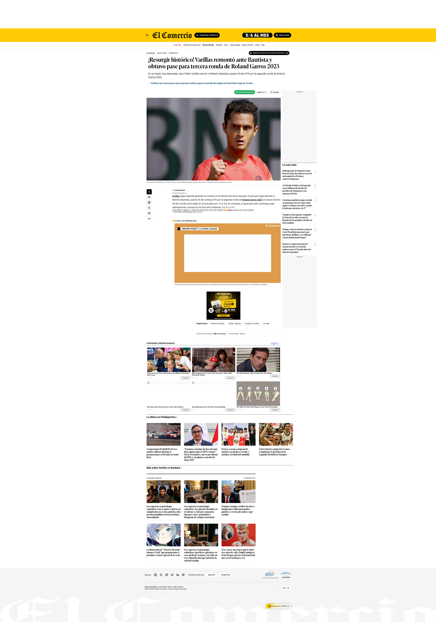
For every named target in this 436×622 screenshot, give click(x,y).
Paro (226, 45)
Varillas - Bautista (235, 323)
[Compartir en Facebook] (149, 202)
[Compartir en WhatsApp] (149, 197)
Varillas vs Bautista (217, 323)
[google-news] (183, 574)
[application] (228, 253)
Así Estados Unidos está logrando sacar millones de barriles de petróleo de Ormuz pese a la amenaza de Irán (296, 189)
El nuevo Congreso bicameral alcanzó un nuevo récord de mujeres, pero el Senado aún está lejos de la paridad (296, 247)
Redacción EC (180, 190)
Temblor (219, 45)
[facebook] (155, 574)
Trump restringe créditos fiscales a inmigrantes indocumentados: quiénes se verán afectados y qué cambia (238, 510)
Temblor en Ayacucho (192, 45)
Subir (284, 588)
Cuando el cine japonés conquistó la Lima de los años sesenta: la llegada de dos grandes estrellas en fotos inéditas (297, 218)
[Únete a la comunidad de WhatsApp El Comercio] (244, 92)
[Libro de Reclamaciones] (286, 575)
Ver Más (266, 323)
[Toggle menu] (147, 35)
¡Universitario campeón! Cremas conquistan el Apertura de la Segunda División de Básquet (274, 452)
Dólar (257, 45)
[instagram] (166, 574)
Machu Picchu (247, 45)
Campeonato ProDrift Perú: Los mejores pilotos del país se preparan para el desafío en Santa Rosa (163, 453)
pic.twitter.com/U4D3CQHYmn (242, 210)
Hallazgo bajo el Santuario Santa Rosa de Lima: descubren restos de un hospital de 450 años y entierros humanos (297, 174)
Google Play (225, 575)
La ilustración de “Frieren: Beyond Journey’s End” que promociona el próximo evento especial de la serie (163, 552)
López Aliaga (235, 45)
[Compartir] (149, 191)
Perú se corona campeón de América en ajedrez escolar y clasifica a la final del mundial (235, 452)
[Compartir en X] (149, 208)
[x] (161, 574)
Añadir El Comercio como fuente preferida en (269, 53)
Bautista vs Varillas (252, 323)
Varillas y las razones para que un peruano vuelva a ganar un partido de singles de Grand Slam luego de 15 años (202, 83)
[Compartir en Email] (149, 213)
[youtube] (172, 574)
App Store (211, 575)
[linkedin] (177, 574)
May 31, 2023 (197, 211)
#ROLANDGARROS (216, 210)
